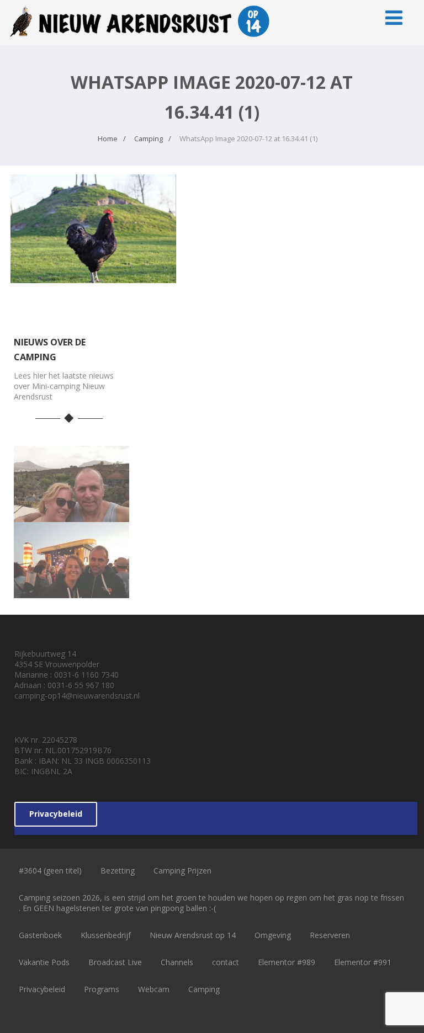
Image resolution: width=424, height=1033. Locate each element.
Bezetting (117, 870)
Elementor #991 (362, 962)
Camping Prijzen (182, 870)
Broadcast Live (115, 962)
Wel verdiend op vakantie (71, 507)
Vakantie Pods (44, 962)
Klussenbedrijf (106, 935)
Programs (101, 989)
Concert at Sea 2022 (71, 583)
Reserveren (330, 935)
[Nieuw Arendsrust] (142, 39)
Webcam (153, 989)
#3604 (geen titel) (50, 870)
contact (225, 962)
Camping (204, 989)
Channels (177, 962)
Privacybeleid (55, 813)
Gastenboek (40, 935)
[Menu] (393, 17)
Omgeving (273, 935)
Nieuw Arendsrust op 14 (193, 935)
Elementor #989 (286, 962)
